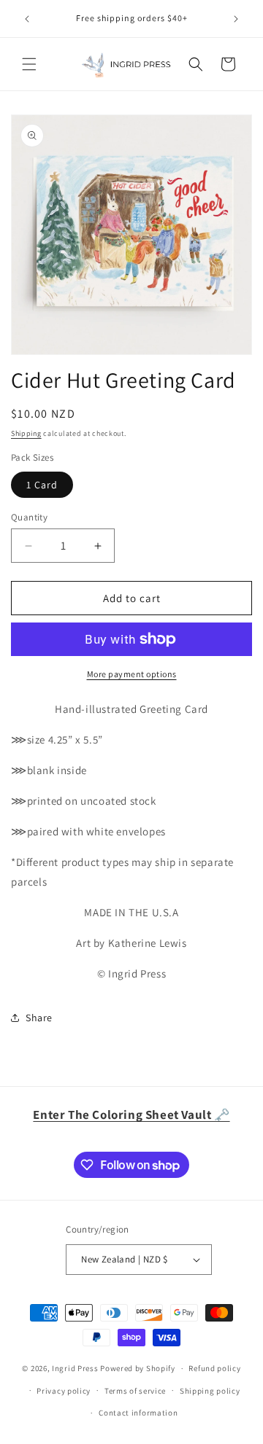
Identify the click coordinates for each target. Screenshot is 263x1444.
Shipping (26, 433)
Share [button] (39, 1017)
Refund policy (214, 1368)
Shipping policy (210, 1391)
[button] (29, 64)
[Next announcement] (236, 19)
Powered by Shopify (137, 1368)
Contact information (138, 1413)
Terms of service (135, 1391)
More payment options (132, 673)
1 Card (42, 484)
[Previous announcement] (27, 19)
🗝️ (131, 1115)
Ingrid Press (75, 1368)
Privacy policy (64, 1391)
